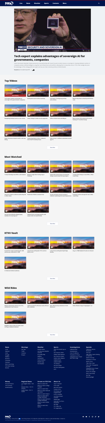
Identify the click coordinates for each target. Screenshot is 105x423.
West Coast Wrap (9, 364)
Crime (6, 353)
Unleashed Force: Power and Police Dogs (76, 357)
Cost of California (74, 353)
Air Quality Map (41, 354)
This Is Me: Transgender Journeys (92, 365)
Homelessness (73, 351)
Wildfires (7, 356)
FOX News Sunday (9, 366)
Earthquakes (41, 358)
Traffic (23, 351)
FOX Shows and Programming (58, 391)
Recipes (23, 355)
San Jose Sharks (58, 365)
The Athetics (57, 363)
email (83, 416)
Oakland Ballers (57, 362)
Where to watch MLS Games (43, 406)
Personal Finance (9, 383)
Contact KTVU (57, 389)
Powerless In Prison (75, 355)
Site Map (56, 404)
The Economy (8, 385)
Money (7, 381)
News (7, 347)
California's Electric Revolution (90, 350)
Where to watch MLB (43, 389)
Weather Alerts (41, 349)
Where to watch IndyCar (44, 394)
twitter (98, 416)
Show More (52, 147)
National (7, 351)
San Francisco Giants (59, 356)
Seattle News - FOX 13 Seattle (27, 390)
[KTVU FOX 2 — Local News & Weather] (10, 3)
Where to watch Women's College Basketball (44, 399)
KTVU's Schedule (58, 394)
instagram (92, 416)
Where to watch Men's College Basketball (43, 396)
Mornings (24, 347)
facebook (89, 416)
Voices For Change (90, 371)
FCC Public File (57, 406)
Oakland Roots (57, 360)
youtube (86, 416)
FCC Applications (58, 408)
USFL (55, 369)
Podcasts (7, 362)
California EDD (73, 349)
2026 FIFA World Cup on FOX (60, 350)
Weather (41, 347)
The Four (88, 352)
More (64, 3)
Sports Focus (89, 361)
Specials (89, 347)
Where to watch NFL (43, 383)
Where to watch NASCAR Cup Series (44, 391)
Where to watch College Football (43, 386)
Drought (7, 355)
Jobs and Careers (58, 387)
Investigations (75, 347)
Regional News (26, 381)
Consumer (7, 360)
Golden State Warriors (59, 354)
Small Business (9, 387)
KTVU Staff (56, 385)
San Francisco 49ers (59, 352)
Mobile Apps (57, 399)
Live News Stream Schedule (58, 396)
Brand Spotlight (90, 377)
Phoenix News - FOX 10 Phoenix (27, 387)
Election (7, 368)
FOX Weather (41, 363)
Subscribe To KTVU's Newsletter (59, 402)
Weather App (41, 362)
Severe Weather (41, 360)
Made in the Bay (90, 357)
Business (7, 358)
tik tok (95, 416)
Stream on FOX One (44, 381)
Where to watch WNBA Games (43, 402)
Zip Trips (23, 349)
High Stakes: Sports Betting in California (93, 355)
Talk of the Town (90, 363)
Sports (56, 347)
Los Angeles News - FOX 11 (27, 384)
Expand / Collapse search (99, 3)
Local (6, 349)
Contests (23, 353)
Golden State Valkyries (59, 358)
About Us (57, 381)
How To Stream (58, 383)
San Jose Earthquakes (59, 367)
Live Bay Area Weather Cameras (43, 351)
